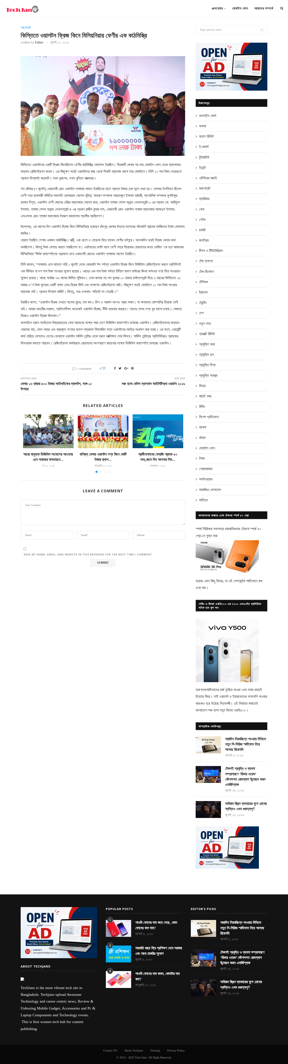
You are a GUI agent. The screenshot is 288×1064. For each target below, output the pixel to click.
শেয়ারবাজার (205, 469)
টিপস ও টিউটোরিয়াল (211, 251)
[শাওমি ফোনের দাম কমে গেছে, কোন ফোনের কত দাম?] (118, 928)
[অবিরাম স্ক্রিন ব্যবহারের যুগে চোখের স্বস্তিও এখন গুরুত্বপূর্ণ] (208, 809)
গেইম (202, 220)
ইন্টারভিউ (204, 157)
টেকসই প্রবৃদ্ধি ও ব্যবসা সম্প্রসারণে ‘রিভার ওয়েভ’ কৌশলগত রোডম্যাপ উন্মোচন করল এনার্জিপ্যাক (245, 776)
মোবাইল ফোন (240, 8)
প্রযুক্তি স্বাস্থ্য (208, 375)
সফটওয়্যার (205, 479)
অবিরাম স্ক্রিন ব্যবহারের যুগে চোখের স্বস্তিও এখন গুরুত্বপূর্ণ (246, 806)
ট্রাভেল (203, 292)
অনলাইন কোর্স (207, 116)
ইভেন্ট (202, 168)
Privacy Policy (176, 1050)
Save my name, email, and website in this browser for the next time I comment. (88, 554)
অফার (202, 126)
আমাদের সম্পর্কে (263, 8)
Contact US (110, 1050)
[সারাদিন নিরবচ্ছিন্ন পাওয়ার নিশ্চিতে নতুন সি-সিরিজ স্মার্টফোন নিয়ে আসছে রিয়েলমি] (208, 744)
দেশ (201, 313)
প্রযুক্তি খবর (207, 344)
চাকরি (202, 230)
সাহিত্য (203, 500)
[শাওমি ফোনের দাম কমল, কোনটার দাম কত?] (118, 979)
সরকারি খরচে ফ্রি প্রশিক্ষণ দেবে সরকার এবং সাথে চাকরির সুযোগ (158, 950)
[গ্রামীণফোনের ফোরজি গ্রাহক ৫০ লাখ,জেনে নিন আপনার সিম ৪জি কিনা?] (158, 431)
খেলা (201, 209)
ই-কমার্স (204, 147)
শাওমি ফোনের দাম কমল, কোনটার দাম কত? (157, 976)
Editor (39, 42)
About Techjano (133, 1050)
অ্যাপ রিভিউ (206, 136)
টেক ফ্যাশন (206, 261)
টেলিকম (203, 282)
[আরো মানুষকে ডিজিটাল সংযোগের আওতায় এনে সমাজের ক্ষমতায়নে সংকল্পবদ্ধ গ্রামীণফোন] (48, 431)
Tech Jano (141, 1057)
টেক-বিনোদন (206, 271)
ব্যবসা (202, 427)
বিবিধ (202, 406)
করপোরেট (26, 27)
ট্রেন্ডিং (203, 303)
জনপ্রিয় (204, 240)
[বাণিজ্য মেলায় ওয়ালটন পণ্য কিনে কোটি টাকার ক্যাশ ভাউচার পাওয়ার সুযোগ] (103, 431)
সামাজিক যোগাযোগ (210, 490)
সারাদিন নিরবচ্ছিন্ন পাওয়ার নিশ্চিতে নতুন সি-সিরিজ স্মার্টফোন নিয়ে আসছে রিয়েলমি (245, 744)
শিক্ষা (202, 458)
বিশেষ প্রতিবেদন (209, 417)
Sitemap (155, 1050)
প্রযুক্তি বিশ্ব (207, 365)
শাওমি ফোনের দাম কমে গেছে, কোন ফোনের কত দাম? (156, 925)
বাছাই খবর (205, 396)
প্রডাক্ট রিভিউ (207, 334)
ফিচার (202, 386)
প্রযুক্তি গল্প (206, 354)
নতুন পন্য (205, 323)
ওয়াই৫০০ (240, 710)
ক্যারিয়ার (204, 199)
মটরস (202, 438)
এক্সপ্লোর (217, 8)
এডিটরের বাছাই (208, 178)
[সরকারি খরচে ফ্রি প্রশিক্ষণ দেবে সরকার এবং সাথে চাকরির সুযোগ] (118, 954)
